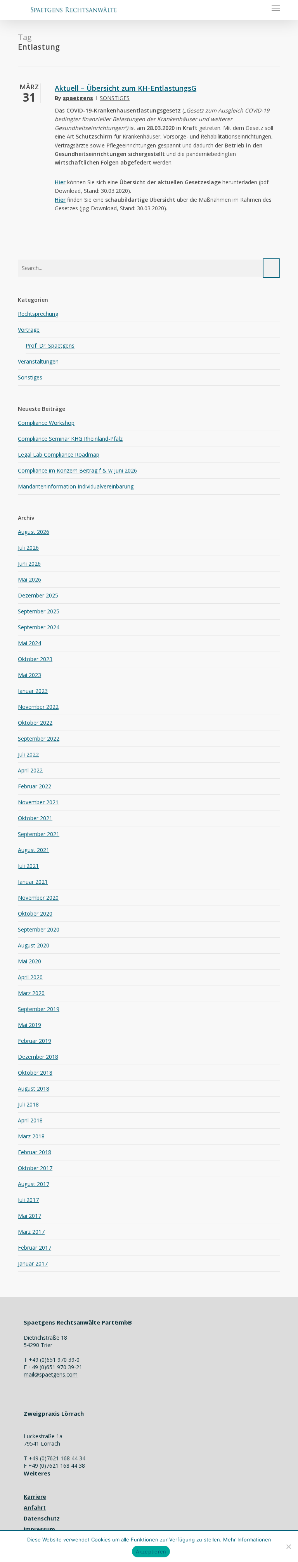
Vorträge (29, 329)
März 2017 (31, 1231)
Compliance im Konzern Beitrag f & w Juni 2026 (77, 470)
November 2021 (38, 802)
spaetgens (78, 98)
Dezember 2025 (38, 595)
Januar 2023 (33, 690)
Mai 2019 (29, 1025)
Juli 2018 (28, 1104)
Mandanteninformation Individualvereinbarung (75, 486)
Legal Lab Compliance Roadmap (58, 454)
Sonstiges (115, 98)
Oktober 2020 (35, 913)
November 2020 (38, 897)
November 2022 (38, 706)
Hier (60, 182)
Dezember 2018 (38, 1056)
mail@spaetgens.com (51, 1374)
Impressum (39, 1529)
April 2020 (30, 977)
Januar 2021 (33, 881)
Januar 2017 (33, 1263)
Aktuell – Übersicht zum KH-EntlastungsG (125, 88)
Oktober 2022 (35, 722)
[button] (276, 8)
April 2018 (30, 1120)
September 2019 (38, 1009)
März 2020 (31, 993)
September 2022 (38, 738)
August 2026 (33, 531)
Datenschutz (42, 1518)
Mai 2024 (29, 643)
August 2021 (33, 850)
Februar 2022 (34, 786)
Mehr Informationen (247, 1539)
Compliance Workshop (46, 422)
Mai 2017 (29, 1215)
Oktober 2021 (35, 818)
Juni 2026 (29, 563)
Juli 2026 (28, 547)
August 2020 (33, 945)
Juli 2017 (28, 1200)
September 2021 (38, 834)
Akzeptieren (151, 1551)
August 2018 (33, 1088)
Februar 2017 (34, 1247)
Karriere (35, 1496)
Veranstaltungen (38, 361)
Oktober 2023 (35, 659)
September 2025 (38, 611)
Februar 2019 (34, 1040)
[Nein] (288, 1546)
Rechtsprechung (38, 313)
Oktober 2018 (35, 1072)
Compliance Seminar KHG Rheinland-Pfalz (70, 438)
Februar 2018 (34, 1152)
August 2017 (33, 1184)
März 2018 (31, 1136)
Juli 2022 (28, 754)
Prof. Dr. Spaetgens (50, 345)
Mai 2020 (29, 961)
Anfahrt (35, 1507)
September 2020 (38, 929)
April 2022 (30, 770)
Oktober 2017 (35, 1168)
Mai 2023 (29, 675)
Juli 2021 (28, 865)
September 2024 (38, 627)
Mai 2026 (29, 579)
